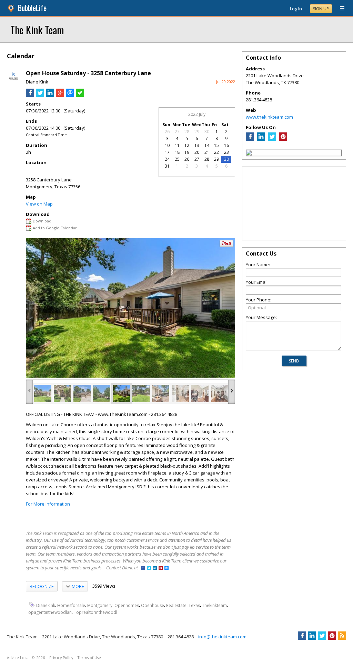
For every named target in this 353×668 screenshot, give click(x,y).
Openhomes (126, 605)
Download (42, 220)
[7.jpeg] (160, 393)
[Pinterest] (283, 139)
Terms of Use (89, 657)
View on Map (39, 204)
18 (177, 152)
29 (196, 131)
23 (226, 152)
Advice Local (18, 657)
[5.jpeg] (121, 393)
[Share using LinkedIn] (50, 95)
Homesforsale (71, 605)
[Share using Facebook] (30, 95)
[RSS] (342, 635)
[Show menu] (339, 9)
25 (177, 159)
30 (206, 131)
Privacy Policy (61, 657)
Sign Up (321, 9)
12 (186, 145)
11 (177, 145)
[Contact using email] (166, 568)
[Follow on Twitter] (149, 568)
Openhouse (152, 605)
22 (216, 152)
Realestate (176, 605)
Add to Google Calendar (55, 227)
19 (186, 152)
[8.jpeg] (180, 393)
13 (196, 145)
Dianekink (45, 605)
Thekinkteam (214, 605)
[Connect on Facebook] (143, 568)
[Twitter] (272, 139)
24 (167, 159)
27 (177, 131)
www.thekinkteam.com (269, 117)
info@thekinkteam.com (222, 637)
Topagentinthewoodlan (49, 612)
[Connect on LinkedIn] (155, 568)
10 (167, 145)
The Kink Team (37, 29)
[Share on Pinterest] (226, 245)
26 (167, 131)
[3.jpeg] (82, 393)
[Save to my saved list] (80, 95)
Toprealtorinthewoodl (95, 612)
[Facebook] (250, 139)
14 (206, 145)
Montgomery (99, 605)
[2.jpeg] (62, 393)
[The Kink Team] (249, 154)
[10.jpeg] (219, 393)
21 (206, 152)
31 (167, 166)
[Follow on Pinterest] (161, 568)
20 (196, 152)
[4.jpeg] (101, 393)
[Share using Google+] (60, 95)
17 (167, 152)
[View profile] (14, 82)
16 (226, 145)
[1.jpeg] (42, 393)
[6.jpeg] (141, 393)
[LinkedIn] (261, 139)
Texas (194, 605)
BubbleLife (32, 7)
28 (186, 131)
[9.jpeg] (200, 393)
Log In (296, 9)
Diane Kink (37, 82)
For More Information (48, 504)
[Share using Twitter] (40, 95)
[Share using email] (70, 95)
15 (216, 145)
